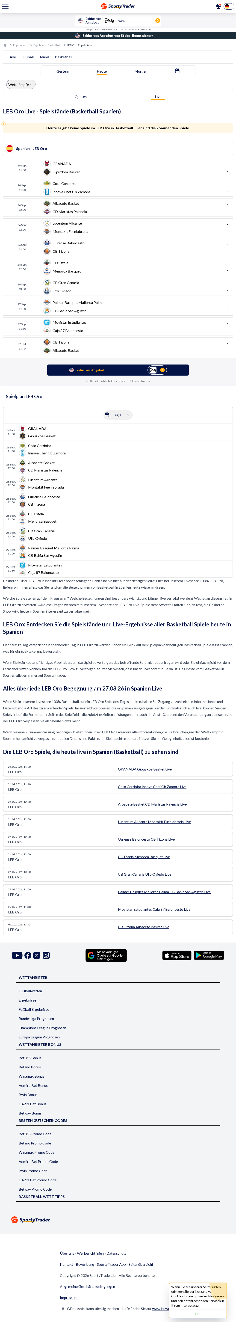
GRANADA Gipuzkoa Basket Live (145, 769)
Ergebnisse (20, 45)
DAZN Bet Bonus (32, 1104)
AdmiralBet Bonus (33, 1085)
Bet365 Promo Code (35, 1134)
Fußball (27, 57)
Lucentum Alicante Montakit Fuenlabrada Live (154, 821)
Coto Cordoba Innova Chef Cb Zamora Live (152, 786)
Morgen (140, 71)
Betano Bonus (30, 1067)
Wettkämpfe (18, 84)
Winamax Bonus (31, 1076)
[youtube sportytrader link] (17, 955)
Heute (102, 71)
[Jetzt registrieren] (218, 6)
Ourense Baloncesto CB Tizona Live (146, 839)
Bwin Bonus (28, 1094)
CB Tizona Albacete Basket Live (143, 927)
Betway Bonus (30, 1113)
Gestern (62, 71)
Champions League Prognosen (42, 1028)
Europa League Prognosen (39, 1037)
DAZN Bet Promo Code (37, 1180)
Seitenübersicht (141, 1264)
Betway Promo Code (35, 1189)
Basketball (63, 57)
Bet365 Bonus (30, 1057)
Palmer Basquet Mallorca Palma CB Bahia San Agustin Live (164, 891)
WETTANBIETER (33, 977)
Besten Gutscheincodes (43, 1120)
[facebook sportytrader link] (27, 955)
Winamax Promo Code (36, 1152)
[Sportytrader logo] (118, 1219)
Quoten (81, 96)
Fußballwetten (30, 991)
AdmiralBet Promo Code (38, 1161)
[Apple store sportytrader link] (177, 955)
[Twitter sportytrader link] (36, 955)
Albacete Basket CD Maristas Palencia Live (152, 804)
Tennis (44, 57)
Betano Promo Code (35, 1143)
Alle (13, 57)
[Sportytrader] (5, 45)
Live (158, 96)
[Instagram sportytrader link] (46, 955)
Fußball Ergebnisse (34, 1009)
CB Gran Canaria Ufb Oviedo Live (144, 874)
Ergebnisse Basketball (46, 45)
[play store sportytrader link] (209, 955)
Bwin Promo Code (33, 1170)
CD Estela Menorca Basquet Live (144, 856)
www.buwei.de (163, 1308)
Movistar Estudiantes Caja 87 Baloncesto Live (154, 909)
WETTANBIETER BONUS (40, 1044)
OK (198, 1314)
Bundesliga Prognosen (36, 1018)
